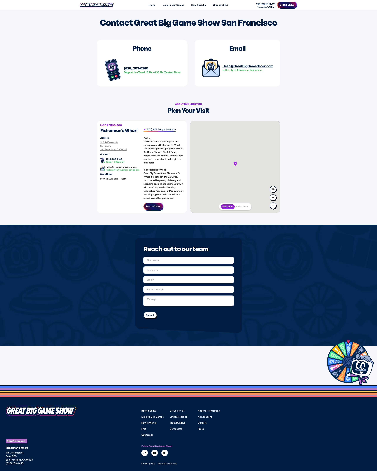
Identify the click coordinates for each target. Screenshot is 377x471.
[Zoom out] (273, 206)
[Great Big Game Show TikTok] (144, 453)
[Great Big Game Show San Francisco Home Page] (41, 416)
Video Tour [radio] (242, 206)
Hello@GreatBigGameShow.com (248, 66)
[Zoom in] (273, 197)
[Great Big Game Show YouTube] (154, 453)
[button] (348, 361)
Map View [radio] (227, 206)
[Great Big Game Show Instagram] (164, 453)
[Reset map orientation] (273, 189)
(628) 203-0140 (136, 68)
